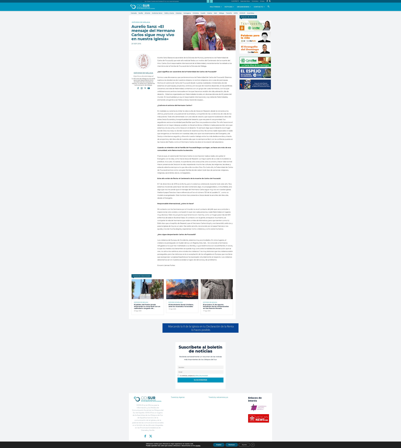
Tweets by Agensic (178, 397)
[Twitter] (269, 1)
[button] (268, 6)
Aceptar (218, 445)
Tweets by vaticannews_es (218, 397)
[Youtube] (149, 88)
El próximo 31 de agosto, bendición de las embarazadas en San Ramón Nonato (216, 306)
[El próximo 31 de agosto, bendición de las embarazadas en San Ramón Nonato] (217, 289)
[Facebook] (267, 1)
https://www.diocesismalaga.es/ (143, 76)
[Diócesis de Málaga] (143, 61)
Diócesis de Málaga (141, 22)
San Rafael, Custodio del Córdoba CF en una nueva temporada (162, 1)
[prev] (208, 1)
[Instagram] (142, 88)
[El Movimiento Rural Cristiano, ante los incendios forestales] (182, 289)
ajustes (197, 446)
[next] (211, 1)
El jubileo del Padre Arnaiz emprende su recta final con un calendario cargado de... (147, 306)
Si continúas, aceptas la (194, 376)
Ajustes (244, 445)
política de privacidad (201, 376)
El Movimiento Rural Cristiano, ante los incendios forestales (181, 305)
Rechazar (231, 445)
